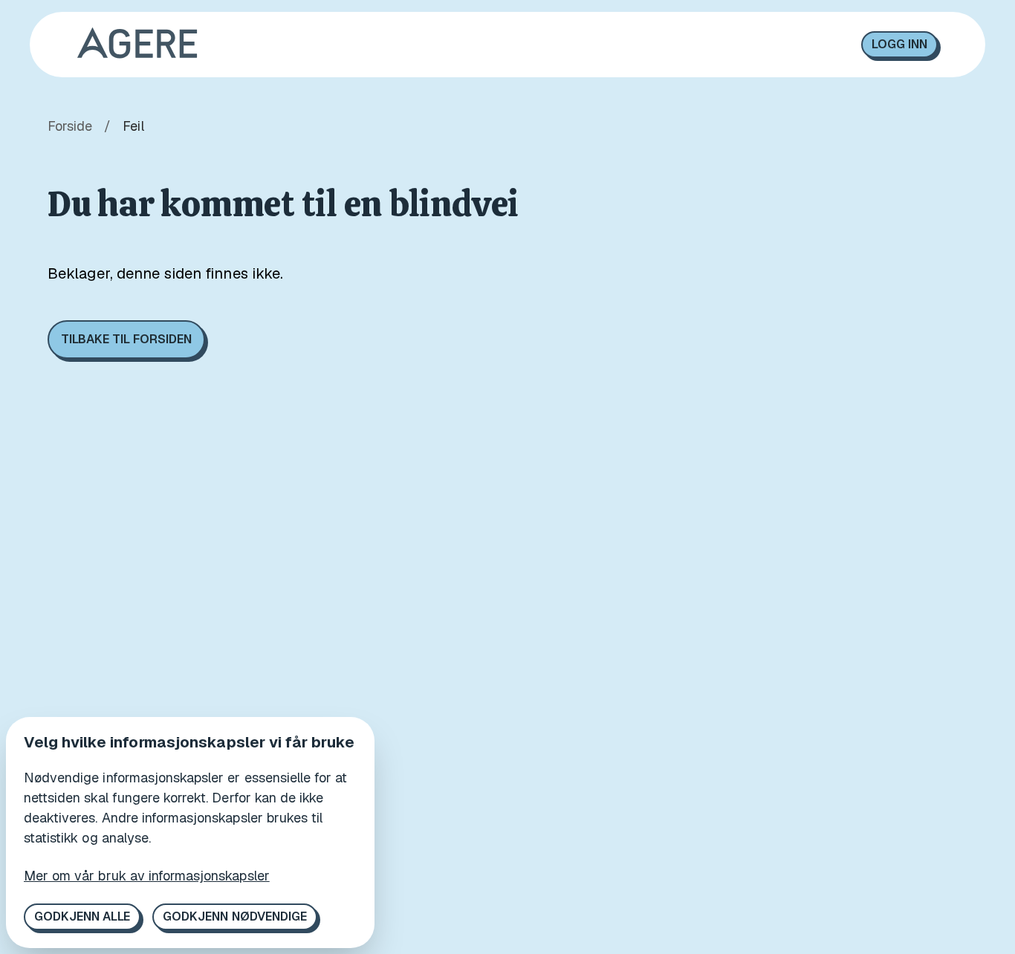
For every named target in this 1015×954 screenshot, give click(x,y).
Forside (70, 125)
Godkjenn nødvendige (234, 916)
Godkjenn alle (82, 916)
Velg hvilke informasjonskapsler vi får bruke (189, 742)
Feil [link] (133, 125)
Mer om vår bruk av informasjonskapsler (147, 875)
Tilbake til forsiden (126, 339)
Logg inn (899, 44)
